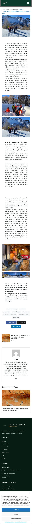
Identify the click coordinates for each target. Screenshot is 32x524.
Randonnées (5, 444)
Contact (4, 458)
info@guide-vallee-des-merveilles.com (12, 470)
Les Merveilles (5, 447)
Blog (3, 455)
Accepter (16, 509)
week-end (16, 317)
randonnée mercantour (10, 314)
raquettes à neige (24, 314)
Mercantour (6, 312)
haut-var (22, 309)
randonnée (26, 312)
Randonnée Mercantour (17, 11)
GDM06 (21, 9)
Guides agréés (6, 452)
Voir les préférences (16, 518)
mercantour (7, 11)
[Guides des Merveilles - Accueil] (10, 3)
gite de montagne (12, 309)
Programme (5, 449)
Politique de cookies (9, 522)
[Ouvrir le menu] (28, 3)
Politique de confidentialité (20, 522)
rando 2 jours (16, 312)
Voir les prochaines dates (8, 489)
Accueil (4, 441)
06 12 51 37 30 (6, 467)
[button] (29, 493)
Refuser (16, 514)
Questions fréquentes (7, 486)
